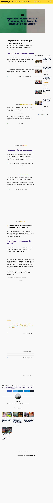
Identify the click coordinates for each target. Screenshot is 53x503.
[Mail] (47, 115)
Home (8, 385)
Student (8, 388)
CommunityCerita (45, 71)
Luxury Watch (18, 387)
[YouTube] (42, 115)
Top (27, 459)
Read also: (9, 320)
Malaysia (24, 387)
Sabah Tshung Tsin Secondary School (15, 59)
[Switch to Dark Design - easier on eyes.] (48, 1)
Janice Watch (24, 145)
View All (49, 55)
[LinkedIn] (46, 115)
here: (25, 277)
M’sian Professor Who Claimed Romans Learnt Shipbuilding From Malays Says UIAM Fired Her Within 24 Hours (17, 420)
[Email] (3, 50)
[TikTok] (43, 115)
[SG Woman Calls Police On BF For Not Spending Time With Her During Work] (7, 414)
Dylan (17, 26)
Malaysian (30, 387)
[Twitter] (3, 44)
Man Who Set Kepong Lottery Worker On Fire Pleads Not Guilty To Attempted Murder (29, 419)
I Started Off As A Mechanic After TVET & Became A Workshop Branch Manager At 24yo (47, 90)
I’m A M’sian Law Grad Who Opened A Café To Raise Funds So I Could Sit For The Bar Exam (47, 59)
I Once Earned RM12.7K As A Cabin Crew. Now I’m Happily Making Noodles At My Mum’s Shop (47, 79)
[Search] (50, 1)
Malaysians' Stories (39, 55)
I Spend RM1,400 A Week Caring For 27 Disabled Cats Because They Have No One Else (47, 68)
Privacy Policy (28, 451)
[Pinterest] (3, 47)
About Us (21, 451)
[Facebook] (3, 42)
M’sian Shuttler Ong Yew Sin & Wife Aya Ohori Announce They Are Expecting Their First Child (47, 100)
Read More (46, 64)
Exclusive (44, 93)
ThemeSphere (32, 455)
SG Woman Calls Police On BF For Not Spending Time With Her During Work (6, 419)
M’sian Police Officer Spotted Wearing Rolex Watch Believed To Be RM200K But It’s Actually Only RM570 (21, 325)
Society (22, 15)
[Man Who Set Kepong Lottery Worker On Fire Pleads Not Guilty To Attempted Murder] (29, 414)
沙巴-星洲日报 (22, 221)
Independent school (9, 387)
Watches (13, 388)
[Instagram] (41, 115)
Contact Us (36, 451)
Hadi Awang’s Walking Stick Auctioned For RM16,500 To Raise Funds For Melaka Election (6, 436)
